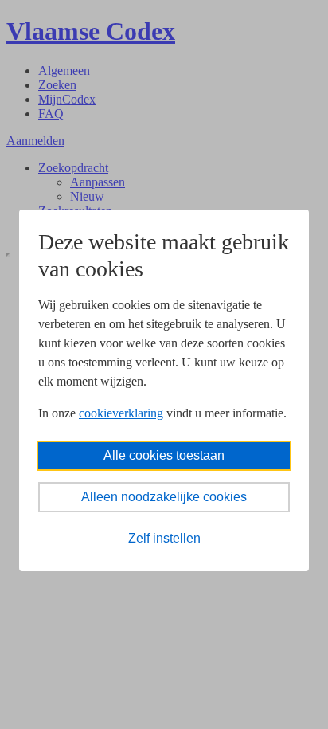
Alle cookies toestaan (164, 455)
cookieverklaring (121, 413)
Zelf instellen (164, 538)
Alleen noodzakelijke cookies (164, 497)
